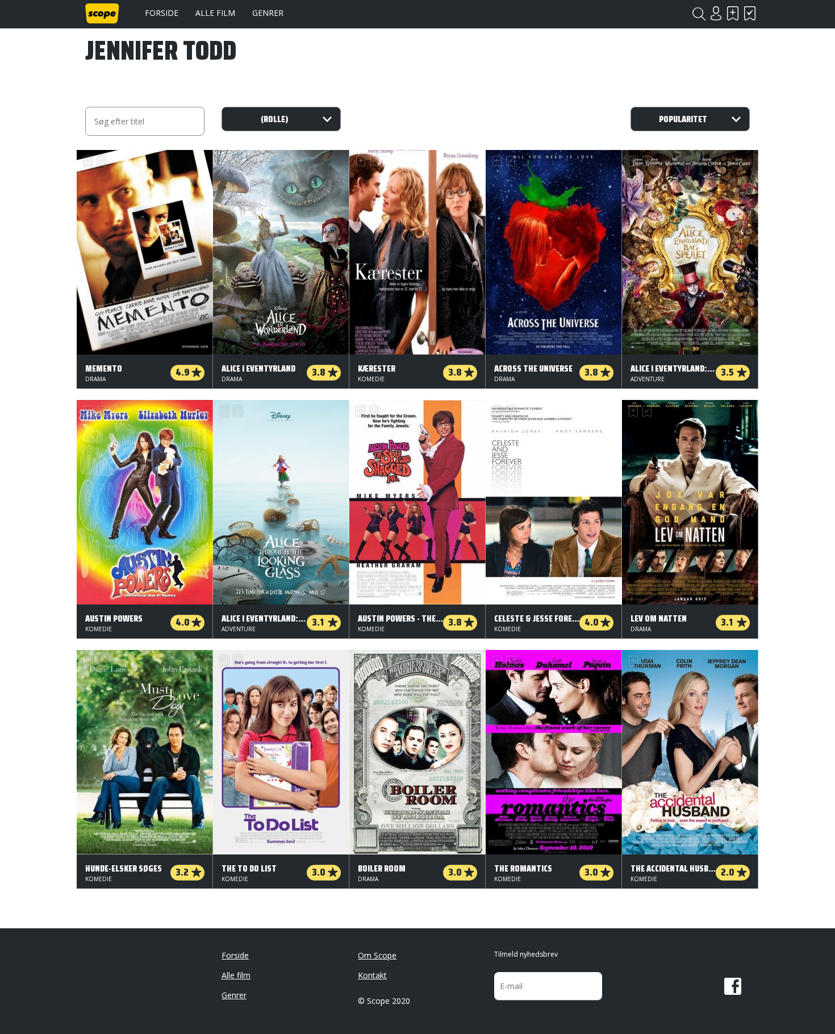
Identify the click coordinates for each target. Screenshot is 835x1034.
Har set (749, 13)
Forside (161, 12)
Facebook (732, 986)
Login (715, 13)
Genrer (267, 12)
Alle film (215, 12)
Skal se (732, 13)
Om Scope (377, 955)
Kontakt (372, 975)
